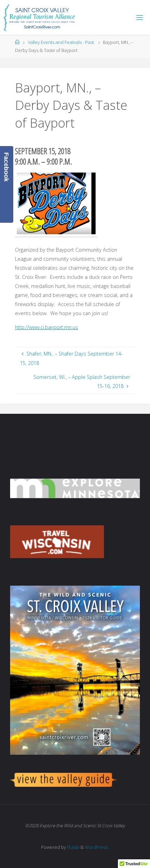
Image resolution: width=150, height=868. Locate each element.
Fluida (72, 847)
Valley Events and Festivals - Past (61, 42)
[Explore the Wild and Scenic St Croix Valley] (39, 17)
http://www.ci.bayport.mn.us (46, 327)
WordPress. (97, 847)
